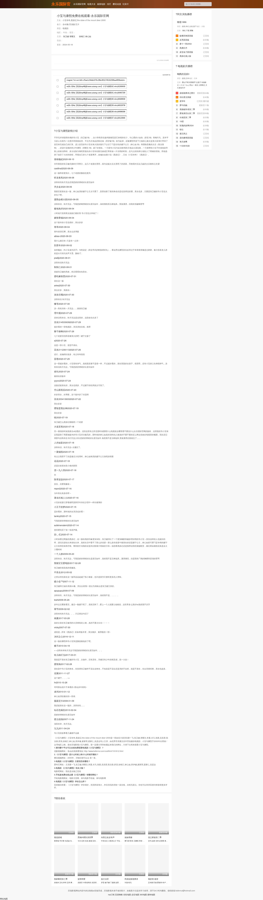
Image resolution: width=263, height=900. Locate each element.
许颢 (126, 882)
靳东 (131, 841)
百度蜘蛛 (119, 894)
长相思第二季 (183, 117)
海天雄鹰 (181, 141)
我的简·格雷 (153, 879)
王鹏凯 (136, 841)
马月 (71, 841)
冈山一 (191, 85)
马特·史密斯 (159, 841)
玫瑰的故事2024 (185, 125)
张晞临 (121, 882)
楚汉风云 (181, 133)
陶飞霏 (127, 841)
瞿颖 (191, 30)
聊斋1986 (181, 22)
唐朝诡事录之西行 (185, 93)
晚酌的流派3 (183, 74)
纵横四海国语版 (184, 35)
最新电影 (101, 3)
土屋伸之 (201, 85)
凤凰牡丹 (181, 47)
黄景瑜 (56, 841)
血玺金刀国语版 (184, 52)
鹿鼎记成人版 (183, 56)
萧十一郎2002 (184, 43)
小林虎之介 (112, 841)
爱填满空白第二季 (185, 113)
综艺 (109, 3)
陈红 (184, 30)
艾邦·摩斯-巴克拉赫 (74, 882)
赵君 (117, 882)
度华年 (180, 101)
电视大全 (91, 3)
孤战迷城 (58, 837)
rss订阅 (111, 894)
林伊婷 (145, 841)
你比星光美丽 (183, 97)
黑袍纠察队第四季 (85, 837)
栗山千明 (185, 82)
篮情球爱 (81, 879)
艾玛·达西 (151, 841)
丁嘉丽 (112, 882)
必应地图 (135, 894)
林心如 (88, 36)
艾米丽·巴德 (152, 882)
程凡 (130, 882)
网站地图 (4, 898)
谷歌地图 (127, 894)
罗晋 (102, 882)
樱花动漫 (117, 3)
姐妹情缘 (128, 837)
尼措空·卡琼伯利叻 (84, 882)
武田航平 (192, 82)
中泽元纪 (104, 841)
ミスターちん (184, 85)
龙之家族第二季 (154, 837)
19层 (180, 121)
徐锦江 (82, 36)
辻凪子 (198, 82)
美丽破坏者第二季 (185, 109)
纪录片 (126, 3)
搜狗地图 (151, 894)
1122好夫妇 (183, 145)
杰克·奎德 (88, 841)
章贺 (140, 841)
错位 (179, 129)
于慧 (187, 30)
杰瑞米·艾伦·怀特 (60, 882)
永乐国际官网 (61, 4)
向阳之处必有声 (108, 837)
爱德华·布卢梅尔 (163, 882)
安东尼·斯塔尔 (97, 841)
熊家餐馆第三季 (61, 879)
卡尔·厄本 (81, 841)
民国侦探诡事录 (131, 879)
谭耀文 (72, 36)
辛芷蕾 (61, 841)
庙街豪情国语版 (184, 137)
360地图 (143, 894)
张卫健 (66, 36)
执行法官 (105, 879)
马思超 (67, 841)
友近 (196, 85)
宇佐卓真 (120, 841)
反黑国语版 (182, 39)
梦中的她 (181, 105)
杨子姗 (107, 882)
